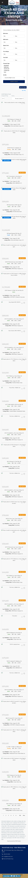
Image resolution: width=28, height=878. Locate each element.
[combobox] (14, 30)
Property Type (6, 63)
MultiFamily (6, 67)
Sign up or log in (23, 87)
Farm (5, 72)
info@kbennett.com (8, 856)
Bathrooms (5, 39)
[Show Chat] (12, 876)
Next (24, 815)
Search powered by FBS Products (14, 841)
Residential (6, 65)
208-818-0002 (7, 854)
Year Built (5, 57)
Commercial (6, 70)
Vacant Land (6, 68)
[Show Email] (14, 876)
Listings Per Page (4, 95)
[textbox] (14, 30)
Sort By (4, 74)
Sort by (13, 95)
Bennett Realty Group (8, 858)
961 (20, 815)
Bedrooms (5, 33)
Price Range (6, 51)
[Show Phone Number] (17, 876)
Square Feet (6, 45)
